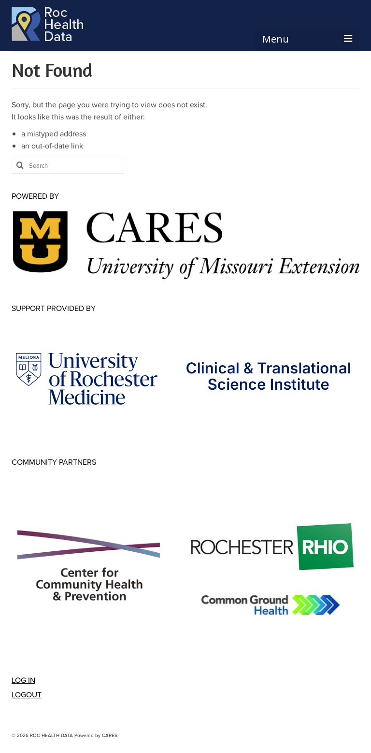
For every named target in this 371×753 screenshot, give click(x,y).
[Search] (19, 165)
